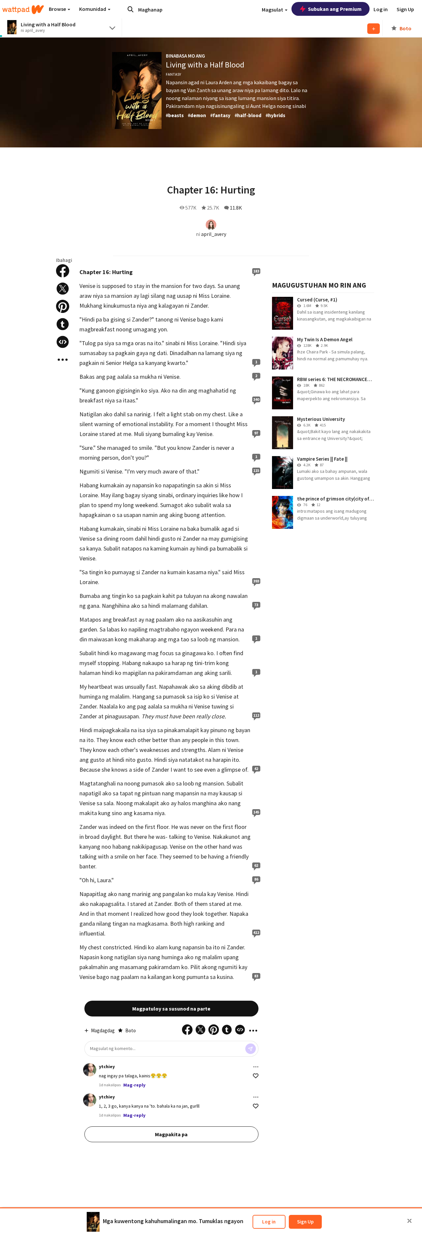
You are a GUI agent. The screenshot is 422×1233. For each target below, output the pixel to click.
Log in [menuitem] (381, 9)
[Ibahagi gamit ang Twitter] (62, 288)
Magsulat (273, 9)
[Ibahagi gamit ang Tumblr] (62, 324)
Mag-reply (134, 1085)
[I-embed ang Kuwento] (62, 341)
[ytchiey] (89, 1069)
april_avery (213, 234)
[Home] (23, 9)
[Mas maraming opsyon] (256, 1066)
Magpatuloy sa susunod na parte (171, 1008)
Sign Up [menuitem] (405, 9)
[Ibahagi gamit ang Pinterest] (62, 306)
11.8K (236, 207)
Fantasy (173, 74)
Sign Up (305, 1222)
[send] (250, 1048)
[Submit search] (130, 9)
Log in (269, 1222)
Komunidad (93, 9)
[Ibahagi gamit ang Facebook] (62, 270)
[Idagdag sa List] (373, 28)
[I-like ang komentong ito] (255, 1076)
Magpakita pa (171, 1134)
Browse (58, 9)
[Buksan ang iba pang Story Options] (62, 359)
